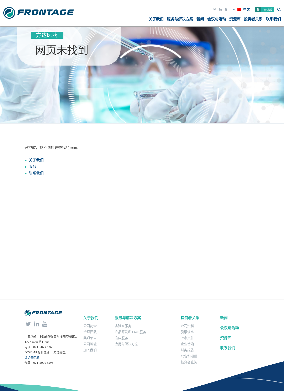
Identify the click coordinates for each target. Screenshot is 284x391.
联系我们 (273, 19)
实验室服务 (123, 326)
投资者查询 (189, 362)
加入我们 (268, 10)
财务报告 (187, 350)
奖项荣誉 (90, 338)
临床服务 (121, 338)
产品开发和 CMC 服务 (130, 332)
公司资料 (187, 326)
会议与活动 (216, 19)
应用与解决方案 (126, 344)
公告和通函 (189, 356)
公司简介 (90, 326)
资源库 (235, 19)
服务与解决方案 (128, 318)
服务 (32, 167)
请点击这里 (32, 357)
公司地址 (90, 344)
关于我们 (156, 19)
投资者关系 (253, 19)
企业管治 (187, 344)
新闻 (200, 19)
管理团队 (90, 332)
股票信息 (187, 332)
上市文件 (187, 338)
